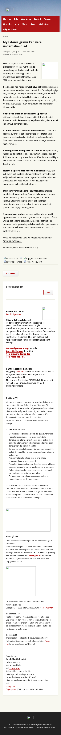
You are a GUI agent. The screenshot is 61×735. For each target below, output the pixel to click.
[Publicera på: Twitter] (33, 261)
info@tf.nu (10, 686)
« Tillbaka (10, 273)
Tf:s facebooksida (15, 356)
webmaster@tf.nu (50, 727)
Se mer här (48, 608)
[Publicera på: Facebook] (13, 261)
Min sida (20, 371)
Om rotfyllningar (14, 351)
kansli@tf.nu (35, 555)
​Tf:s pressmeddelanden (18, 353)
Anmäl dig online (13, 314)
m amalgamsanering (18, 348)
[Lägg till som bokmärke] (35, 258)
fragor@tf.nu (11, 689)
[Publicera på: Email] (11, 258)
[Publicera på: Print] (21, 258)
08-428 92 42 (14, 668)
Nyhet (6, 36)
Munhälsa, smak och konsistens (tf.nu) (20, 247)
